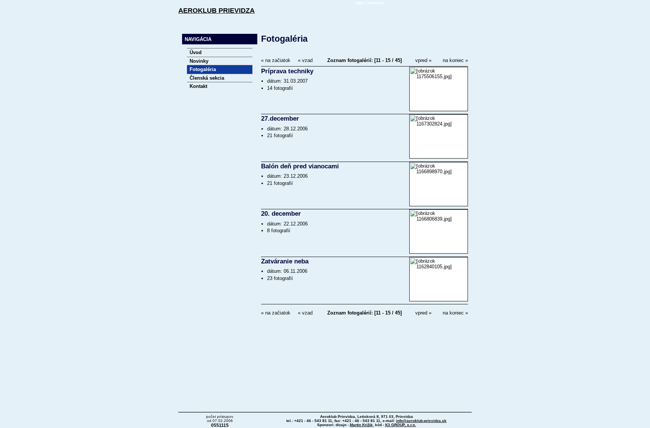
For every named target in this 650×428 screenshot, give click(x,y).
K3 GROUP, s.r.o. (400, 425)
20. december (281, 213)
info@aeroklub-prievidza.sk (421, 421)
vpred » (423, 60)
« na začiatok (275, 60)
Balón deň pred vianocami (300, 166)
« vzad (305, 60)
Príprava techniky (287, 71)
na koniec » (455, 60)
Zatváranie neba (284, 261)
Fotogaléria (284, 39)
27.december (280, 118)
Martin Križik (361, 425)
